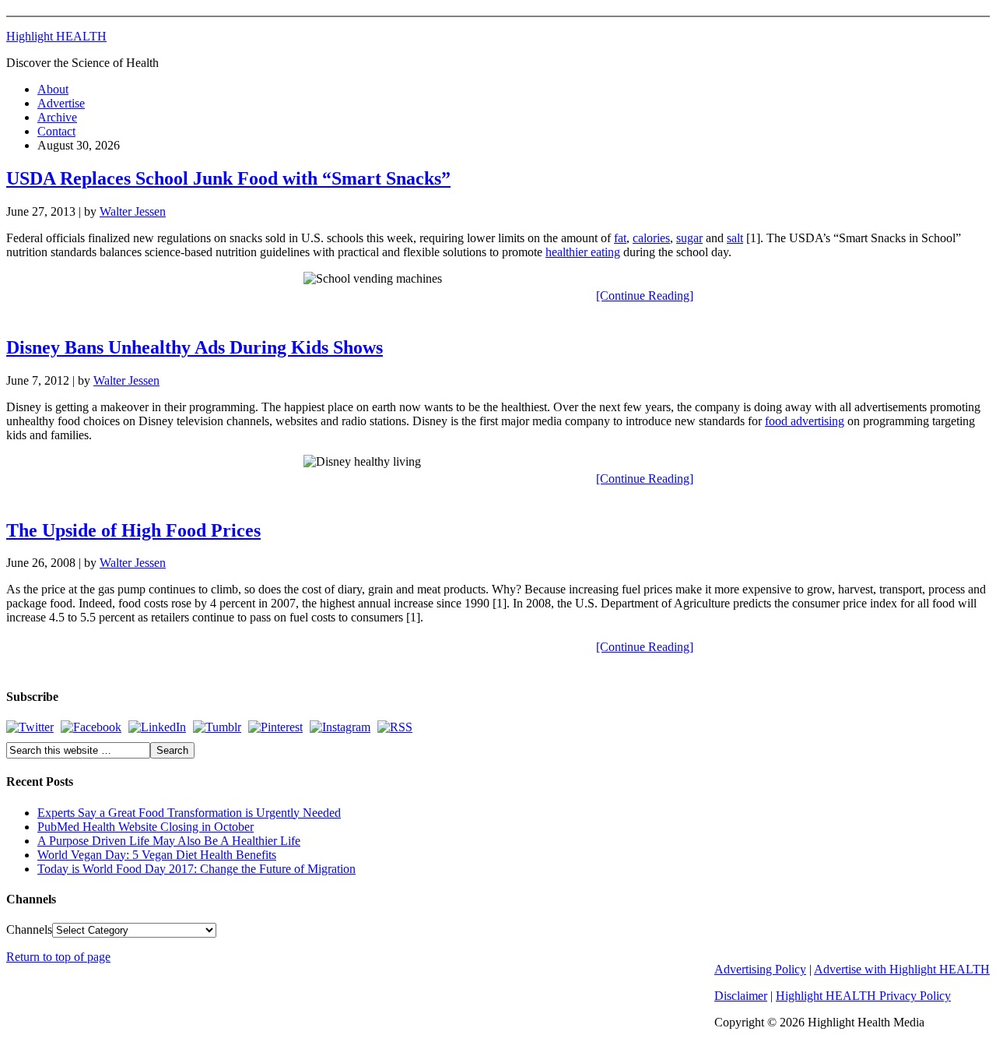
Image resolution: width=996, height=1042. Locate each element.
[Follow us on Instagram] (340, 727)
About (52, 89)
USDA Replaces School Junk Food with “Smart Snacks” (228, 178)
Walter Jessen (133, 211)
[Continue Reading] (644, 295)
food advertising (804, 421)
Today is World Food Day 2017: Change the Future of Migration (196, 868)
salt (735, 238)
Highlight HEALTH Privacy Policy (863, 995)
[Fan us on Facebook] (91, 727)
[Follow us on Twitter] (30, 727)
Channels (29, 929)
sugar (689, 238)
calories (651, 238)
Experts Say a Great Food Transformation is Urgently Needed (189, 812)
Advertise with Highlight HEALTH (902, 969)
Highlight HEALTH (56, 36)
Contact (56, 131)
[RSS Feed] (394, 727)
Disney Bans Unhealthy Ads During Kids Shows (194, 347)
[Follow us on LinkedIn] (157, 727)
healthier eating (582, 252)
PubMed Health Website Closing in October (145, 826)
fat (620, 238)
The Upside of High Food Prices (133, 530)
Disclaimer (740, 995)
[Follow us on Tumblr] (217, 727)
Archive (57, 117)
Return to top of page (58, 956)
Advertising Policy (760, 969)
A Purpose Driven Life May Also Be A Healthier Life (168, 840)
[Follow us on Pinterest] (275, 727)
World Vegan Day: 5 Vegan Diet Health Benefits (156, 854)
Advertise (61, 103)
